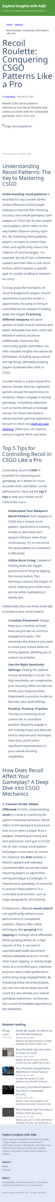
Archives (6, 1169)
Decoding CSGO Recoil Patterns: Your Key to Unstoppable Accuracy (33, 1091)
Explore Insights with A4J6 (24, 5)
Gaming (19, 24)
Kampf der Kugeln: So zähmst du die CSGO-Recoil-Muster (34, 1032)
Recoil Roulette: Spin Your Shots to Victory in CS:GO (33, 1051)
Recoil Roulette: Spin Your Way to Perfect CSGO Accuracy (34, 1111)
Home (9, 24)
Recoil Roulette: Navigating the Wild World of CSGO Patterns (33, 1070)
